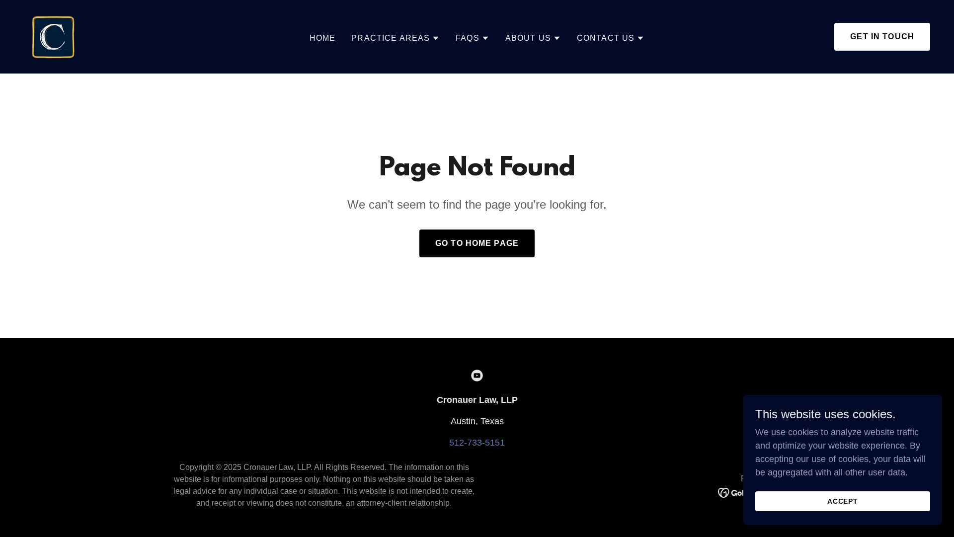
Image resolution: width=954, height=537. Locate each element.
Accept (843, 501)
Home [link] (323, 38)
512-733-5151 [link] (477, 443)
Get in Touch (882, 36)
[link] (55, 36)
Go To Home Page (477, 243)
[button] (395, 38)
